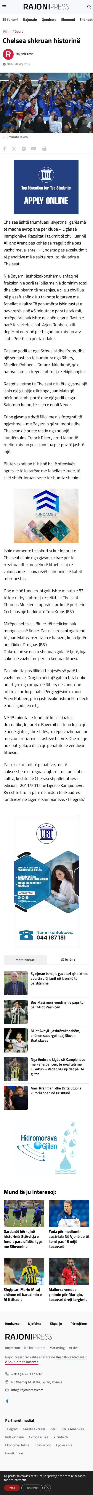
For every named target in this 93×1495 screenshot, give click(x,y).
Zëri (53, 1429)
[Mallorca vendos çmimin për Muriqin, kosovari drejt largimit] (69, 1271)
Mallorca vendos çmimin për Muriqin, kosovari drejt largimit (68, 1294)
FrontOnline (14, 1453)
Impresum (12, 1347)
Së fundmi (10, 19)
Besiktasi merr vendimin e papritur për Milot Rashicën (58, 1004)
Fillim (7, 31)
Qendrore (49, 19)
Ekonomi (68, 19)
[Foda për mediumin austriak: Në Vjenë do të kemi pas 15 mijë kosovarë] (69, 1213)
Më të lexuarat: (25, 959)
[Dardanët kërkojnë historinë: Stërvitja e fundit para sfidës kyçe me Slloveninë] (24, 1213)
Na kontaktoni (34, 1347)
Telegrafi (11, 1429)
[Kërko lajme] (89, 7)
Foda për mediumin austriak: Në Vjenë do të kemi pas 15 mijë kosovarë (69, 1239)
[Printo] (43, 149)
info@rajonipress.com (27, 1389)
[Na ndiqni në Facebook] (7, 1401)
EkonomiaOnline (17, 1445)
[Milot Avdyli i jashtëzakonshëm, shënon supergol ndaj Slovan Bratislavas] (16, 1040)
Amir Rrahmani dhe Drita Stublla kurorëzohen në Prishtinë (56, 1090)
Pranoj (11, 1488)
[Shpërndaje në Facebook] (4, 149)
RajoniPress (25, 53)
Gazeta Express (34, 1429)
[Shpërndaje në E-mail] (33, 149)
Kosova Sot (43, 1445)
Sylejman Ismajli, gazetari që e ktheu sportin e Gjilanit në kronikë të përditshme (59, 978)
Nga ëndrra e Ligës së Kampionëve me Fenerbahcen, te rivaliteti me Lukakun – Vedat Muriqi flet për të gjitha (58, 1067)
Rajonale (30, 19)
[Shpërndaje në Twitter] (14, 149)
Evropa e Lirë (38, 1437)
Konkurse (12, 1323)
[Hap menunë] (4, 6)
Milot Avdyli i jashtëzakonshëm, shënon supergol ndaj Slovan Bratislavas (55, 1035)
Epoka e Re (64, 1445)
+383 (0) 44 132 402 (26, 1374)
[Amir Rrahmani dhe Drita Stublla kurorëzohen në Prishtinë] (16, 1098)
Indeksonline (14, 1437)
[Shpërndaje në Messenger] (23, 149)
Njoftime (34, 1323)
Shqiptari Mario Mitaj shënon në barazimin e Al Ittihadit (23, 1294)
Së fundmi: (68, 959)
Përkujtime (79, 1323)
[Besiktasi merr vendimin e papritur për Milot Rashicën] (16, 1012)
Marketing (57, 1347)
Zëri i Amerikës (72, 1429)
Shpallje (56, 1323)
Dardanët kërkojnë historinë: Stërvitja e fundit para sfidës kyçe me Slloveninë (23, 1239)
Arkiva (74, 1347)
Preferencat (32, 1488)
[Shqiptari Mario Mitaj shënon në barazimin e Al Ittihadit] (24, 1271)
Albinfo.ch (60, 1437)
